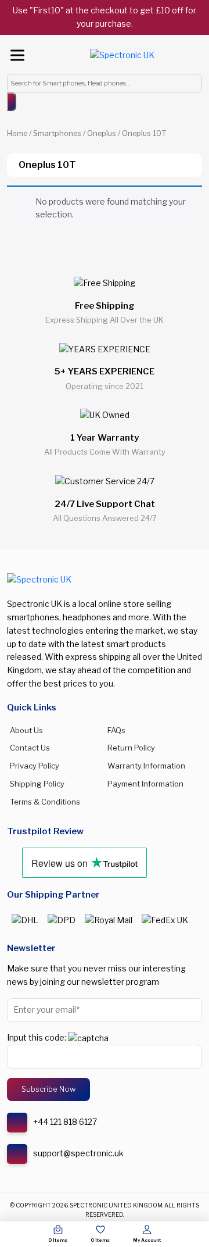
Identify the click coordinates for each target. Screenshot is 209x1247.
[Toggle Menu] (17, 54)
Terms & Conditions (45, 801)
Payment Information (145, 783)
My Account (147, 1240)
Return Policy (131, 747)
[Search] (11, 101)
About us (26, 730)
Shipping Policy (37, 783)
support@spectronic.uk (78, 1153)
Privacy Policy (34, 765)
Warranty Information (146, 765)
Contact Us (30, 747)
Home (17, 133)
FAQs (116, 730)
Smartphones (57, 133)
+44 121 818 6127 (65, 1122)
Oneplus (101, 133)
